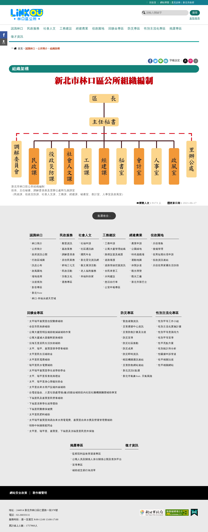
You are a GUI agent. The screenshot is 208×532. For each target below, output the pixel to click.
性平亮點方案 (166, 343)
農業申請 (136, 243)
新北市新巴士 (139, 281)
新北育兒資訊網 (90, 260)
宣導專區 (77, 464)
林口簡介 (37, 243)
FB (150, 61)
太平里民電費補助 (39, 359)
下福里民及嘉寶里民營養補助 (46, 398)
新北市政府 (188, 2)
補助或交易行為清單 (84, 470)
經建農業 (82, 28)
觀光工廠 (136, 276)
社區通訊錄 (87, 248)
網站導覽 (164, 2)
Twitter (155, 61)
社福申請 (86, 243)
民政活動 (67, 270)
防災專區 (134, 28)
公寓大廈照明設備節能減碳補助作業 (50, 332)
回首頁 (152, 2)
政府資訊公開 (39, 254)
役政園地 (98, 28)
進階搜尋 (194, 18)
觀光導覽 (136, 270)
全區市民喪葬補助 (39, 326)
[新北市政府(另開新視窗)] (151, 512)
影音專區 (37, 287)
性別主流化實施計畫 (170, 326)
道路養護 (110, 260)
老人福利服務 (88, 270)
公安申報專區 (112, 287)
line (160, 61)
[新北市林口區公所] (32, 14)
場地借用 (37, 276)
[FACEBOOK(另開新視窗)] (3, 34)
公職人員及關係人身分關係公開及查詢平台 (97, 459)
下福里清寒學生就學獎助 (43, 403)
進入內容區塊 (8, 1)
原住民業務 (68, 260)
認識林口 (17, 28)
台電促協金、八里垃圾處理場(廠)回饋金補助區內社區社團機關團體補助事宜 (73, 392)
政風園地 (37, 270)
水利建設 (110, 276)
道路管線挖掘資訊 (115, 265)
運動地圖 (136, 260)
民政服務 (33, 28)
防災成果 (128, 348)
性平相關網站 (166, 365)
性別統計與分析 (167, 348)
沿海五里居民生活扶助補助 (44, 343)
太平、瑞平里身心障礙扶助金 (46, 381)
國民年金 (86, 254)
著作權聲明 (39, 492)
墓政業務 (67, 248)
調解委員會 (68, 254)
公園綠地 (136, 248)
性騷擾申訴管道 (167, 354)
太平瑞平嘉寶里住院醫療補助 (46, 321)
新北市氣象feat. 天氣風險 (137, 376)
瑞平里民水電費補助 (41, 365)
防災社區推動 (130, 343)
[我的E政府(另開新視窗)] (194, 512)
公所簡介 (37, 248)
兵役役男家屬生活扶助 (166, 265)
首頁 (20, 48)
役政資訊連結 (161, 260)
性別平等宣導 (166, 337)
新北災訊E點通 (131, 370)
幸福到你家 (87, 276)
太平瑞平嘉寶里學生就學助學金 (47, 370)
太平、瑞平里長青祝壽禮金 (44, 376)
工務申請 (110, 243)
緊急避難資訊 (130, 321)
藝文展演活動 (88, 265)
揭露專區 (175, 28)
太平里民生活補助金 (41, 354)
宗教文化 (67, 276)
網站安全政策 (18, 492)
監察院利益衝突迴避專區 (86, 453)
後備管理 (158, 248)
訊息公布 (37, 265)
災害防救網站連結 (133, 365)
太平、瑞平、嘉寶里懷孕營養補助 (48, 348)
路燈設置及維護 (114, 254)
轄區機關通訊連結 (133, 359)
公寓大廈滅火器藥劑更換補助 (46, 337)
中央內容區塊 (17, 54)
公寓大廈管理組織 (115, 248)
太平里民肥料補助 (39, 414)
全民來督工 (111, 270)
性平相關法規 (166, 359)
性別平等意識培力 (168, 332)
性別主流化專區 (155, 28)
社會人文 (49, 28)
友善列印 (165, 61)
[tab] (104, 215)
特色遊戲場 (137, 254)
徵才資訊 (17, 36)
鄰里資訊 (67, 243)
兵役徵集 (158, 243)
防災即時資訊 (130, 354)
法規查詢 (37, 281)
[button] (3, 42)
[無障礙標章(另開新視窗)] (177, 512)
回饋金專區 (116, 28)
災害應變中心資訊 (133, 326)
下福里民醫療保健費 (41, 409)
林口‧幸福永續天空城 (44, 298)
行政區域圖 (38, 260)
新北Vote (37, 292)
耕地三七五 (68, 265)
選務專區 (67, 281)
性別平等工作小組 (168, 321)
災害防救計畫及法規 (134, 332)
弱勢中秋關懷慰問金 (41, 425)
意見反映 (176, 2)
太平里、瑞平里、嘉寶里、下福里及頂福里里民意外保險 (61, 431)
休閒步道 (136, 265)
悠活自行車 (111, 281)
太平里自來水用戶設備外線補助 (47, 387)
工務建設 (66, 28)
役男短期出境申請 (163, 254)
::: (147, 2)
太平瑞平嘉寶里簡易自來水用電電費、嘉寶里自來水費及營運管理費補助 (70, 420)
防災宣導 (128, 337)
